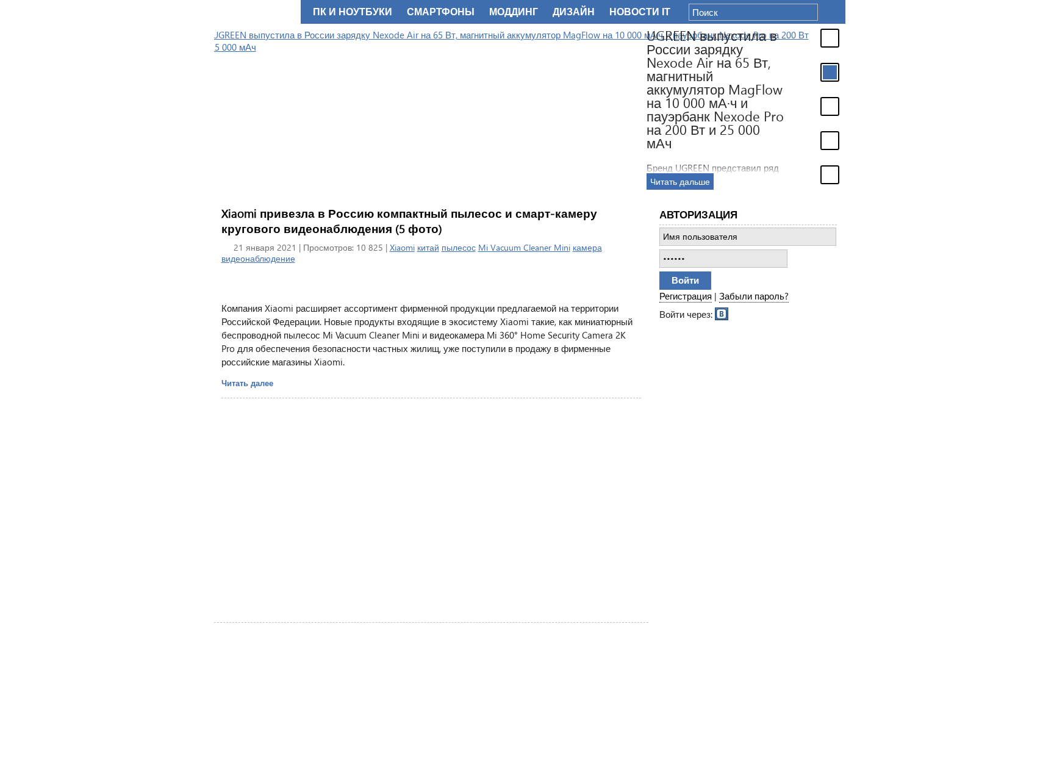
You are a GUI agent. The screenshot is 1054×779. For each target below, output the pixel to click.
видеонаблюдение (258, 258)
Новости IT (639, 12)
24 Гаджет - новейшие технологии (255, 12)
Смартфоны (441, 12)
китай (428, 247)
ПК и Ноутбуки (352, 12)
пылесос (459, 247)
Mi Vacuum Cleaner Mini (524, 247)
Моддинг (513, 12)
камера (587, 247)
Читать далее (247, 383)
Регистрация (685, 296)
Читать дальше (526, 181)
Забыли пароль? (754, 296)
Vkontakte (722, 313)
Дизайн (574, 12)
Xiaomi (402, 247)
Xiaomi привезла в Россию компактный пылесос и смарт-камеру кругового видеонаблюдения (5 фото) (409, 221)
